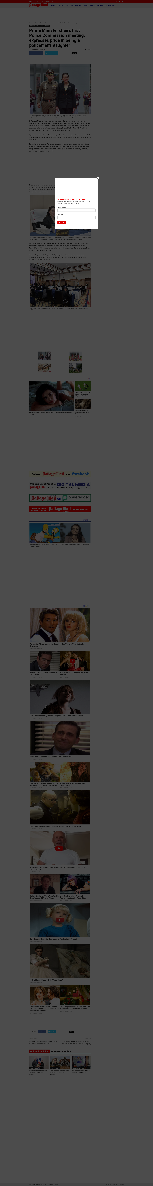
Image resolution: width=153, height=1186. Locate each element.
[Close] (97, 178)
